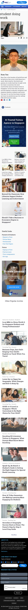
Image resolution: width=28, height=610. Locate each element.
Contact (16, 598)
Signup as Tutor (7, 250)
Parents (14, 347)
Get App (5, 256)
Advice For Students (8, 319)
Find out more (7, 252)
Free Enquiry (8, 6)
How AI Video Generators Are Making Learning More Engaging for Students (13, 497)
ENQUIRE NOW (14, 287)
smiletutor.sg (13, 96)
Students (17, 319)
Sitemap (14, 603)
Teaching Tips (12, 520)
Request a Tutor (7, 237)
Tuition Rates (16, 6)
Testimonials (7, 241)
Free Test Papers (8, 244)
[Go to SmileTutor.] (1, 9)
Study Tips (5, 376)
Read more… (4, 551)
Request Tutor (14, 136)
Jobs (21, 598)
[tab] (6, 107)
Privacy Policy (20, 600)
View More (14, 534)
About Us (24, 6)
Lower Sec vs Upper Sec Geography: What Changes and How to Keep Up (12, 381)
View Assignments (9, 254)
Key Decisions (12, 433)
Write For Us (8, 598)
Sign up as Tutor (14, 142)
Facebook (7, 107)
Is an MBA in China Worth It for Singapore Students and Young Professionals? (13, 324)
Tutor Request (21, 2)
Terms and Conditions (9, 600)
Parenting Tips (6, 347)
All (3, 562)
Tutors (8, 562)
